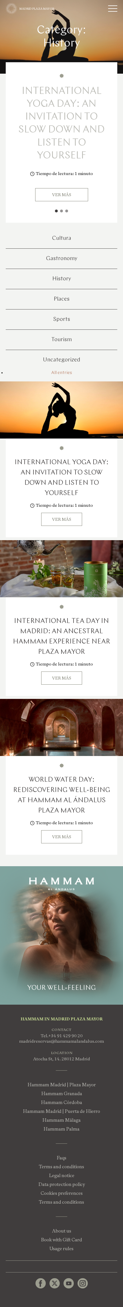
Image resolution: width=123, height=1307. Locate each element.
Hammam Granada (61, 1094)
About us (61, 1231)
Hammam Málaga (61, 1120)
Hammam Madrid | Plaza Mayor (61, 1085)
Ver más (61, 194)
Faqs (61, 1158)
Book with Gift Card (61, 1240)
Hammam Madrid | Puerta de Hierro (61, 1111)
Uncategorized (61, 360)
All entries (61, 373)
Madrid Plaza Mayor (36, 9)
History (61, 279)
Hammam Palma (61, 1129)
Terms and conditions (61, 1167)
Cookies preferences (62, 1193)
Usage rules (61, 1249)
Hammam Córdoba (61, 1102)
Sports (61, 319)
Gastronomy (61, 259)
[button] (56, 211)
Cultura (61, 238)
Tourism (61, 340)
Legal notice (61, 1176)
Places (62, 299)
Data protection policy (61, 1184)
